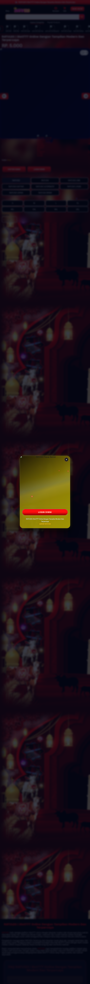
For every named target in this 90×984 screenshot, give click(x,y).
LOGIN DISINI (45, 512)
